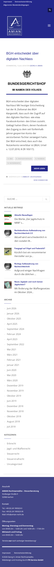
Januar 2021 (13, 364)
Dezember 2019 (15, 385)
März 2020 (12, 380)
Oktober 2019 (14, 395)
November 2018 (15, 411)
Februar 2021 (14, 359)
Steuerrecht (13, 453)
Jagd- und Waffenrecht (18, 448)
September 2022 (15, 344)
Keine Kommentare (41, 180)
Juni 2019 (11, 400)
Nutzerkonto (15, 163)
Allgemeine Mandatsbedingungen (16, 5)
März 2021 (12, 354)
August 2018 (13, 421)
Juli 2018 (11, 426)
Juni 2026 (11, 308)
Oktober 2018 (14, 416)
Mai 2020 (11, 375)
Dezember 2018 (15, 406)
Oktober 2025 (14, 318)
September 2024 (15, 329)
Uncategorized (35, 177)
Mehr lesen (39, 168)
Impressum (7, 2)
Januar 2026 (13, 313)
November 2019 (15, 390)
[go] (46, 199)
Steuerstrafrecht (15, 459)
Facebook (40, 159)
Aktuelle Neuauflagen (23, 215)
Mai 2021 (11, 349)
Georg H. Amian (36, 66)
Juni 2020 (11, 370)
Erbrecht (26, 177)
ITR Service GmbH (35, 560)
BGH (11, 159)
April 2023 (12, 339)
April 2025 (12, 323)
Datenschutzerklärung (23, 2)
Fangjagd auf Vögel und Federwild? (29, 248)
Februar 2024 (14, 334)
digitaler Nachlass (25, 159)
